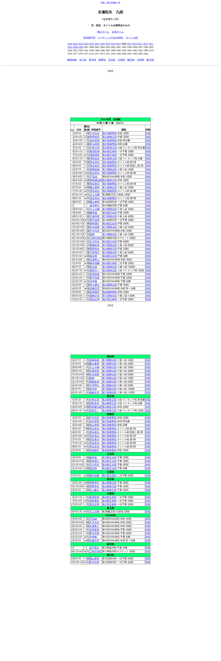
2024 (80, 44)
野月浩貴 (95, 220)
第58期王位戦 (109, 212)
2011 (151, 44)
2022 (91, 44)
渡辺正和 (95, 299)
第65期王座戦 (109, 263)
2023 (86, 44)
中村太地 (95, 147)
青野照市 (95, 137)
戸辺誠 (93, 176)
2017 (118, 44)
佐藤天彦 (95, 288)
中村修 (93, 281)
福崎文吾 (95, 295)
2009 (75, 47)
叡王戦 (150, 59)
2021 (97, 44)
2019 (107, 44)
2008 (80, 47)
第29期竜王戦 (109, 147)
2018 (113, 44)
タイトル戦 (132, 37)
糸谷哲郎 (95, 140)
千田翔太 (95, 252)
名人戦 (82, 59)
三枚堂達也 (96, 238)
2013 (140, 44)
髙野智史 (95, 248)
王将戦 (140, 59)
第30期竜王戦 (109, 270)
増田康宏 (95, 155)
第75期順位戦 (109, 169)
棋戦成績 (72, 59)
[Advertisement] (110, 94)
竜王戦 (92, 59)
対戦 (148, 133)
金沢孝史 (95, 205)
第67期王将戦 (109, 299)
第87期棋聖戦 (109, 133)
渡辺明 (93, 256)
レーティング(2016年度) (110, 37)
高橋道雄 (95, 169)
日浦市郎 (95, 216)
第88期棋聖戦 (109, 292)
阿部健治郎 (96, 180)
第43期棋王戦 (109, 248)
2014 (134, 44)
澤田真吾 (95, 158)
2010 (70, 47)
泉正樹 (93, 267)
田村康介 (95, 223)
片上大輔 (95, 194)
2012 (145, 44)
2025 (75, 44)
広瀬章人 (95, 259)
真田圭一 (95, 270)
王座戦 (121, 59)
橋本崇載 (95, 263)
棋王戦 (131, 59)
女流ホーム (118, 32)
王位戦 (111, 59)
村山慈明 (95, 144)
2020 (102, 44)
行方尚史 (95, 133)
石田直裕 (95, 274)
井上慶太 (95, 285)
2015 (129, 44)
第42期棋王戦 (109, 137)
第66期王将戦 (109, 151)
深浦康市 (95, 292)
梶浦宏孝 (95, 151)
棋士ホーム (103, 32)
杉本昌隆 (95, 227)
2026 (70, 44)
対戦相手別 (89, 37)
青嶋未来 (95, 245)
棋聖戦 (102, 59)
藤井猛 (93, 212)
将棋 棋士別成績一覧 (110, 2)
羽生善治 (95, 162)
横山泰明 (95, 187)
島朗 (92, 234)
